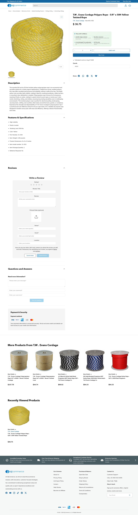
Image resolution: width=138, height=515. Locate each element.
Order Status (83, 481)
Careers (56, 484)
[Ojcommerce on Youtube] (10, 492)
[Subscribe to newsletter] (129, 495)
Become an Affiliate (59, 490)
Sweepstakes (83, 493)
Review (36, 196)
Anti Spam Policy (59, 481)
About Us (56, 474)
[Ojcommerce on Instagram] (14, 492)
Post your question (36, 300)
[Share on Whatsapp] (83, 76)
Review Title (36, 188)
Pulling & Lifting (49, 11)
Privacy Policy (58, 478)
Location (36, 240)
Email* (37, 233)
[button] (31, 185)
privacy (38, 251)
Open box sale (127, 1)
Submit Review (43, 255)
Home (9, 11)
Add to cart (112, 50)
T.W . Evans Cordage (78, 20)
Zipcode (75, 63)
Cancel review (30, 255)
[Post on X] (92, 76)
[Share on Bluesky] (96, 76)
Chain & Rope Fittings (59, 11)
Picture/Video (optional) (37, 210)
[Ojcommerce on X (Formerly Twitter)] (25, 492)
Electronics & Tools (26, 11)
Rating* (36, 182)
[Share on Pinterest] (87, 76)
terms (55, 249)
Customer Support (112, 474)
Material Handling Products (38, 11)
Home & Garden (16, 11)
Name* (37, 225)
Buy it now (101, 55)
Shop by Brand (83, 478)
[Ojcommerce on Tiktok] (18, 492)
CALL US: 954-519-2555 (114, 478)
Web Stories (57, 487)
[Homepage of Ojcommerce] (16, 5)
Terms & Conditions (85, 490)
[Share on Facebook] (79, 76)
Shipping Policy (83, 484)
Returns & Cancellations (86, 487)
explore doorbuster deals (113, 1)
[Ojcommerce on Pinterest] (22, 492)
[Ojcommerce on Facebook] (7, 492)
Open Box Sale (83, 474)
